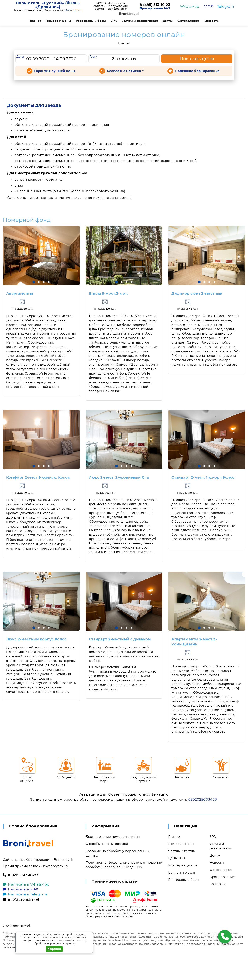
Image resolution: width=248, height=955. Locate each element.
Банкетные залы (182, 872)
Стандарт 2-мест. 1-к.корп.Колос (202, 477)
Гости (93, 56)
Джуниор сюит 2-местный (196, 293)
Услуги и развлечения (139, 20)
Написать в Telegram (27, 894)
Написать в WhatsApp (28, 884)
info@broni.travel (23, 899)
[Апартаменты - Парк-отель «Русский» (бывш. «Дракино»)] (41, 255)
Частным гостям (181, 851)
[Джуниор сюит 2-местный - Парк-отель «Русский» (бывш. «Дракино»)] (206, 255)
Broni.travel (21, 926)
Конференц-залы (182, 865)
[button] (33, 282)
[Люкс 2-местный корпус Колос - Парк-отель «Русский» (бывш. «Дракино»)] (41, 601)
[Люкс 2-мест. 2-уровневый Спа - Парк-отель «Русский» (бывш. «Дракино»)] (124, 439)
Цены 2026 (177, 858)
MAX (208, 6)
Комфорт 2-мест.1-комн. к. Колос (38, 477)
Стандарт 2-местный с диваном (120, 639)
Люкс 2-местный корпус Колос (36, 639)
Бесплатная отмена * (125, 71)
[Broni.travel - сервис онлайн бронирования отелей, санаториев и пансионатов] (28, 843)
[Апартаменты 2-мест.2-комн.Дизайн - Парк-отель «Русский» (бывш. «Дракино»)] (206, 601)
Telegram (225, 6)
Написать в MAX (23, 889)
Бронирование (222, 877)
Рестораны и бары (91, 20)
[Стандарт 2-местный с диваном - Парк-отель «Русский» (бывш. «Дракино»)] (124, 601)
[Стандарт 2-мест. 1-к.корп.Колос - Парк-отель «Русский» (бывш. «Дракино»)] (206, 439)
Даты (20, 56)
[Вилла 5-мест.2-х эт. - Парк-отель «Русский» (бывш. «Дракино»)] (124, 255)
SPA (114, 20)
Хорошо (54, 949)
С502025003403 (202, 799)
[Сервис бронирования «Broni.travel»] (129, 13)
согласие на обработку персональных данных (59, 942)
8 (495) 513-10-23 (155, 5)
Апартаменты (19, 293)
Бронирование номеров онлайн (113, 836)
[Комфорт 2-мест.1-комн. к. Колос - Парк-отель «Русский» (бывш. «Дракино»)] (41, 439)
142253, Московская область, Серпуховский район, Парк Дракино (110, 6)
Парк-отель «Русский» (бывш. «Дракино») (48, 5)
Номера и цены (58, 20)
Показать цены (197, 58)
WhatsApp (189, 6)
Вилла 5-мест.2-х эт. (108, 293)
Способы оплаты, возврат (107, 844)
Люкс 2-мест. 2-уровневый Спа (119, 477)
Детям (168, 20)
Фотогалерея (188, 20)
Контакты (212, 20)
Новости (217, 862)
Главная (34, 20)
